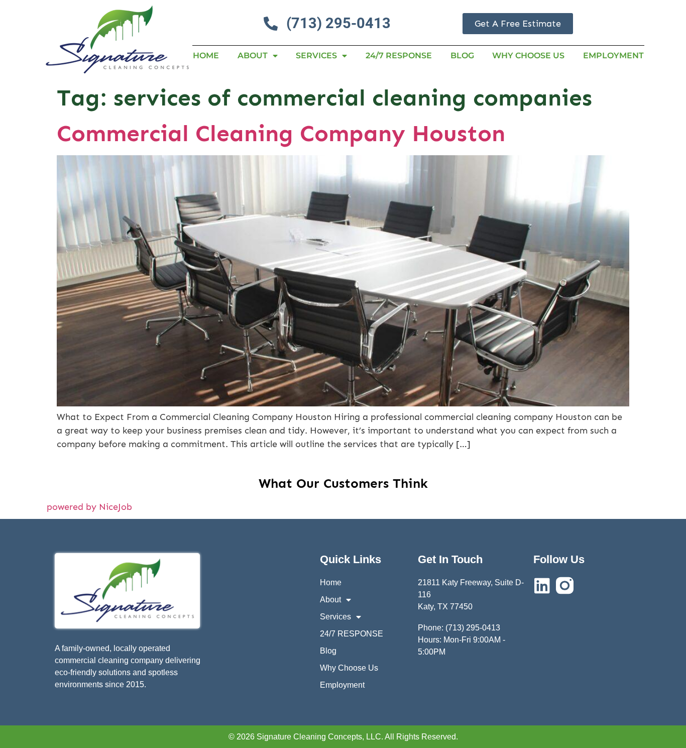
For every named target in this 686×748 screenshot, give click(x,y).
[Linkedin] (542, 585)
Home (206, 55)
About (253, 55)
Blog (462, 55)
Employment (613, 55)
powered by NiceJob (89, 506)
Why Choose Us (528, 55)
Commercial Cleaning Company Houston (281, 133)
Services (316, 55)
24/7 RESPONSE (399, 55)
